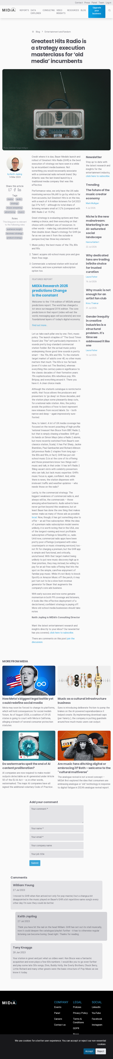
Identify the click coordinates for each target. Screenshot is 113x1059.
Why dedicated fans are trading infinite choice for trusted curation (97, 263)
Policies (77, 1007)
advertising (10, 212)
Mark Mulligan (92, 203)
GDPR (76, 1028)
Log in (108, 2)
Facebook (97, 1019)
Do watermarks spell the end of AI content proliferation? (26, 766)
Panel (94, 2)
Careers (58, 1019)
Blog (83, 10)
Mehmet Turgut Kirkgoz (18, 148)
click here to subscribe (61, 632)
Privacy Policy (80, 1013)
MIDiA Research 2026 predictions (50, 290)
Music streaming (14, 208)
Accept (89, 1051)
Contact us (60, 1024)
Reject (100, 1051)
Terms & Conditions (78, 1021)
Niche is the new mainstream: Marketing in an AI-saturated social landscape (97, 226)
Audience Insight (14, 229)
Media (10, 199)
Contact (79, 2)
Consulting (49, 10)
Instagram (97, 1024)
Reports (24, 10)
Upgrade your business (96, 10)
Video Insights (60, 11)
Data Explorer (36, 11)
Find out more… (40, 325)
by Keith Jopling (14, 174)
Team (101, 2)
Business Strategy (14, 234)
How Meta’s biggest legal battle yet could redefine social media (27, 701)
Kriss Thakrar (92, 303)
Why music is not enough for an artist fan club (98, 294)
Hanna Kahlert (92, 242)
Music (21, 212)
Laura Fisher (91, 277)
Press (87, 2)
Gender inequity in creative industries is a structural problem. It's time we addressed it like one (98, 330)
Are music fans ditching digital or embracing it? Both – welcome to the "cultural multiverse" (84, 768)
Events (57, 1007)
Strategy (14, 204)
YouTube (96, 1013)
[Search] (109, 14)
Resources (73, 10)
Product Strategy (14, 238)
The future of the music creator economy (98, 194)
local (34, 517)
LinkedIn (96, 1007)
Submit (35, 863)
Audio (18, 199)
